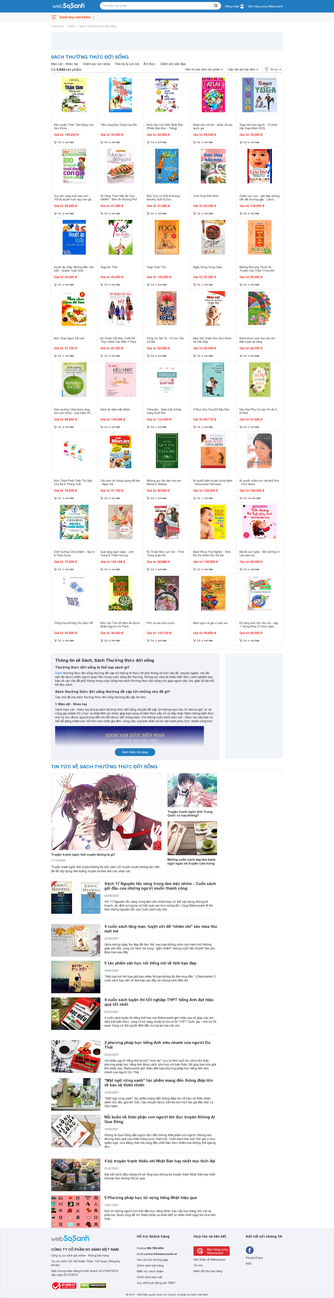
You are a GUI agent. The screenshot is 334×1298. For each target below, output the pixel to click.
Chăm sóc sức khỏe (96, 64)
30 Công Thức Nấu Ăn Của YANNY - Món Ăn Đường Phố (118, 197)
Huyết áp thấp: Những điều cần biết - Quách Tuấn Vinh (74, 269)
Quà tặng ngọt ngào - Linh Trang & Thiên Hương (117, 553)
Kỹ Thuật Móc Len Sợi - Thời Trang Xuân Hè (165, 553)
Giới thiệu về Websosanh (209, 1259)
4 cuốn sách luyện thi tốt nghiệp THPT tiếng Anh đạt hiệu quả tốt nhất (158, 1002)
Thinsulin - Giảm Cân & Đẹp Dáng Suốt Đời (164, 411)
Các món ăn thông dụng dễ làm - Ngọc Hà (120, 482)
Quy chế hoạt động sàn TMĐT (156, 1282)
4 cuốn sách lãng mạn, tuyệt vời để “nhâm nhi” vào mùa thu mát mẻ (160, 928)
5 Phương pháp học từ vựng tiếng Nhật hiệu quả (150, 1197)
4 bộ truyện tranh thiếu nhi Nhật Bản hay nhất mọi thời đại (159, 1161)
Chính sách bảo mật (149, 1277)
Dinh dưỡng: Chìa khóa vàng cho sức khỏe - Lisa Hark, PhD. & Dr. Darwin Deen (73, 413)
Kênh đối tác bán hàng (207, 1271)
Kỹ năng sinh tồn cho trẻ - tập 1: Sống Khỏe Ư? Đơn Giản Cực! (258, 627)
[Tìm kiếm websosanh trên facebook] (250, 1250)
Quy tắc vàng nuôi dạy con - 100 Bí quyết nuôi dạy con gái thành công (73, 199)
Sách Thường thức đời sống (97, 26)
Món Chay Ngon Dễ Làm (69, 338)
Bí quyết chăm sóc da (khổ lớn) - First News (259, 482)
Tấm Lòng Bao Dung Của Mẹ (118, 124)
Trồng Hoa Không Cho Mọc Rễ (73, 623)
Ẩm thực (149, 64)
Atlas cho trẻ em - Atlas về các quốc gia (213, 126)
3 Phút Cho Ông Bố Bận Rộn (211, 409)
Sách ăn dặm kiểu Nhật (115, 409)
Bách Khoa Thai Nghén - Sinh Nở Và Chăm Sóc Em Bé (212, 553)
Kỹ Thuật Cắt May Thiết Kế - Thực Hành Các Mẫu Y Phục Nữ (118, 342)
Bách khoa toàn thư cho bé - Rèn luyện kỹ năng (258, 340)
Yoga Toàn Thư (156, 267)
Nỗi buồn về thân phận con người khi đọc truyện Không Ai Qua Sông (159, 1119)
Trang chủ (57, 26)
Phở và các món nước (161, 623)
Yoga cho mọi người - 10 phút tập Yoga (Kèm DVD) (258, 126)
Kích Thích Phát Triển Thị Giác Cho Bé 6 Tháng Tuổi (73, 482)
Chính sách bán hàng (150, 1265)
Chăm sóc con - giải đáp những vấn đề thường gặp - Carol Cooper (259, 199)
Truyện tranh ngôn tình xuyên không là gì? (83, 854)
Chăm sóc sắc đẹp (173, 64)
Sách (71, 26)
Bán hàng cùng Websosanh (265, 6)
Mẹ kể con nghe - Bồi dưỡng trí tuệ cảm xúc (259, 553)
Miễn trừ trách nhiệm (150, 1271)
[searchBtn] (216, 5)
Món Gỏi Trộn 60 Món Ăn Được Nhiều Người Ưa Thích (120, 625)
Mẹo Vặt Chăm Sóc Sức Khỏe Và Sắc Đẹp (212, 340)
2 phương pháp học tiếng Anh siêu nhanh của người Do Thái (157, 1044)
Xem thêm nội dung (135, 752)
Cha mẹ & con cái (127, 64)
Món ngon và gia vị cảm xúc (210, 623)
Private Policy (254, 1257)
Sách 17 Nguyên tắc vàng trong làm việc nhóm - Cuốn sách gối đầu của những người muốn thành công (160, 885)
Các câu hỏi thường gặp (152, 1259)
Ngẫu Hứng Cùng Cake (207, 267)
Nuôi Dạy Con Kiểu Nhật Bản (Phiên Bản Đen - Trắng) (165, 126)
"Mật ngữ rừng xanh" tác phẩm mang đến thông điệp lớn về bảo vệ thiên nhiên (158, 1082)
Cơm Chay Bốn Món (206, 196)
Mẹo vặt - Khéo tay (64, 64)
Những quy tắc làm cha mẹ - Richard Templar (164, 482)
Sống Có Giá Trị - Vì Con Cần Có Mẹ (165, 340)
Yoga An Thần (109, 267)
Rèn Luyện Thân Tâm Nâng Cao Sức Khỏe (74, 126)
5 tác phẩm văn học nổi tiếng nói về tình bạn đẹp (150, 963)
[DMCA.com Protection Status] (93, 1285)
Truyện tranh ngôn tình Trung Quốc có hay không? (189, 813)
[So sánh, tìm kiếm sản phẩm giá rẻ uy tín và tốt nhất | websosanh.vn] (68, 6)
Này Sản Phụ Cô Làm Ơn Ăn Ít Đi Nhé (258, 411)
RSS (248, 1263)
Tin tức (198, 1265)
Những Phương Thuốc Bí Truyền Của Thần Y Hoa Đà (256, 269)
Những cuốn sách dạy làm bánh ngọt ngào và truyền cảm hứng (191, 861)
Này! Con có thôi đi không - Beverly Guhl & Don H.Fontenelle (164, 199)
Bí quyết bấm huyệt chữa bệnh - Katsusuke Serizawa (212, 482)
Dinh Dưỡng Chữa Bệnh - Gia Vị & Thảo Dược (74, 553)
